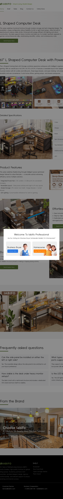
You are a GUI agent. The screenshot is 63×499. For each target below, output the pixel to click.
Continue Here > (12, 251)
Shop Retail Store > (40, 251)
